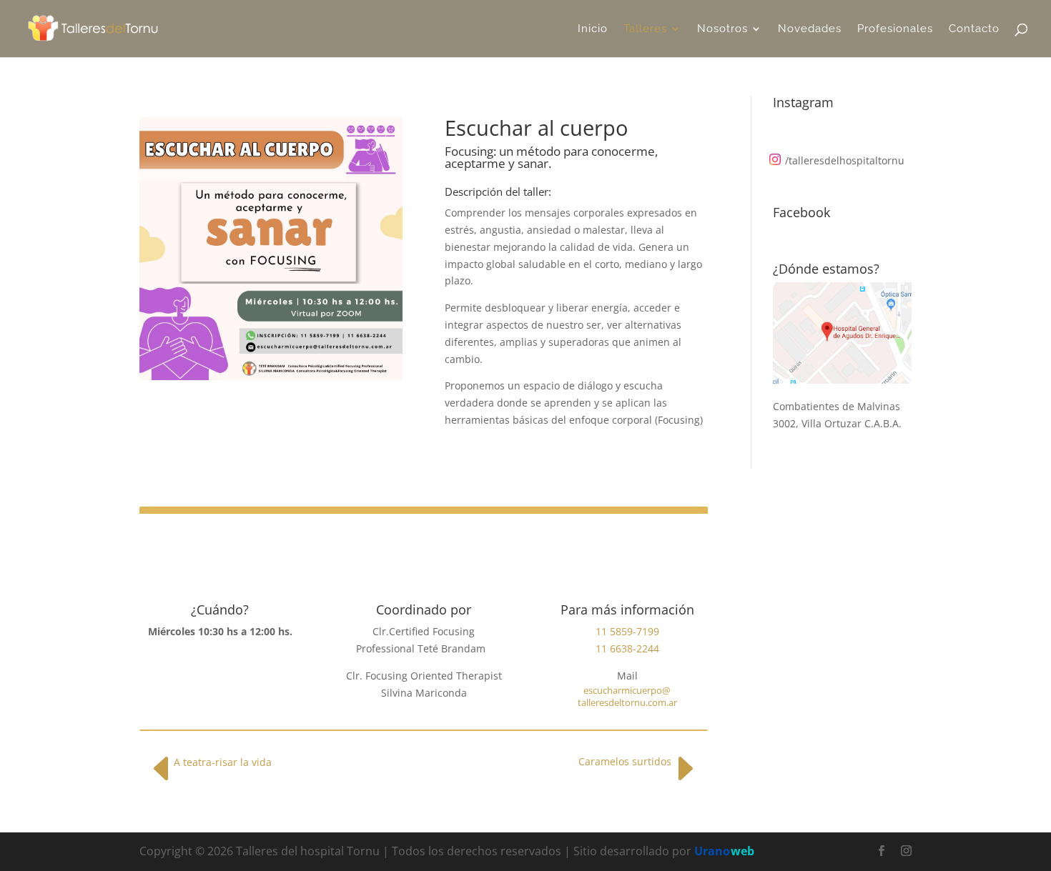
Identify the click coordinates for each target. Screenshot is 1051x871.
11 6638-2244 (627, 648)
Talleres (645, 29)
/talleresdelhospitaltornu (844, 160)
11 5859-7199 (627, 631)
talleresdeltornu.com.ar (627, 702)
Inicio (593, 29)
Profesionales (895, 29)
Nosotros (722, 29)
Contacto (974, 29)
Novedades (810, 29)
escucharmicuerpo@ (627, 690)
